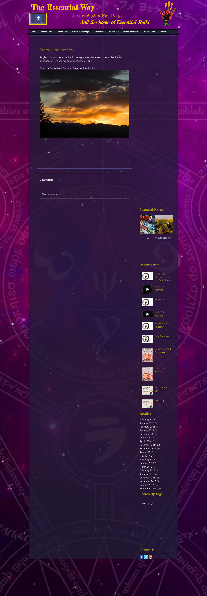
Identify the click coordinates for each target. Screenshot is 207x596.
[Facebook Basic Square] (141, 557)
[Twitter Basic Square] (146, 557)
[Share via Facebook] (41, 153)
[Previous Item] (144, 224)
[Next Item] (168, 224)
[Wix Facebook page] (38, 17)
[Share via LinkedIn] (56, 153)
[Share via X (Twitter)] (48, 153)
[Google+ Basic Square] (150, 557)
